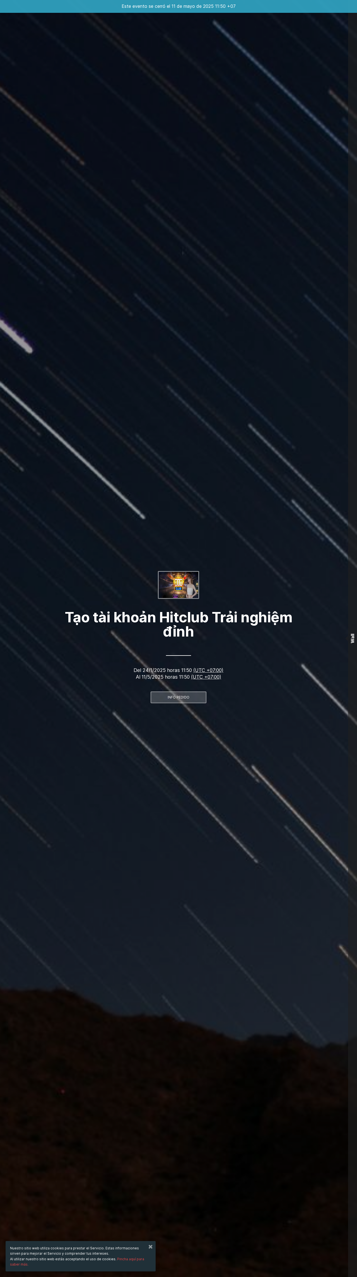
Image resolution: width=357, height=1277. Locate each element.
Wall (352, 638)
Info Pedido (178, 697)
